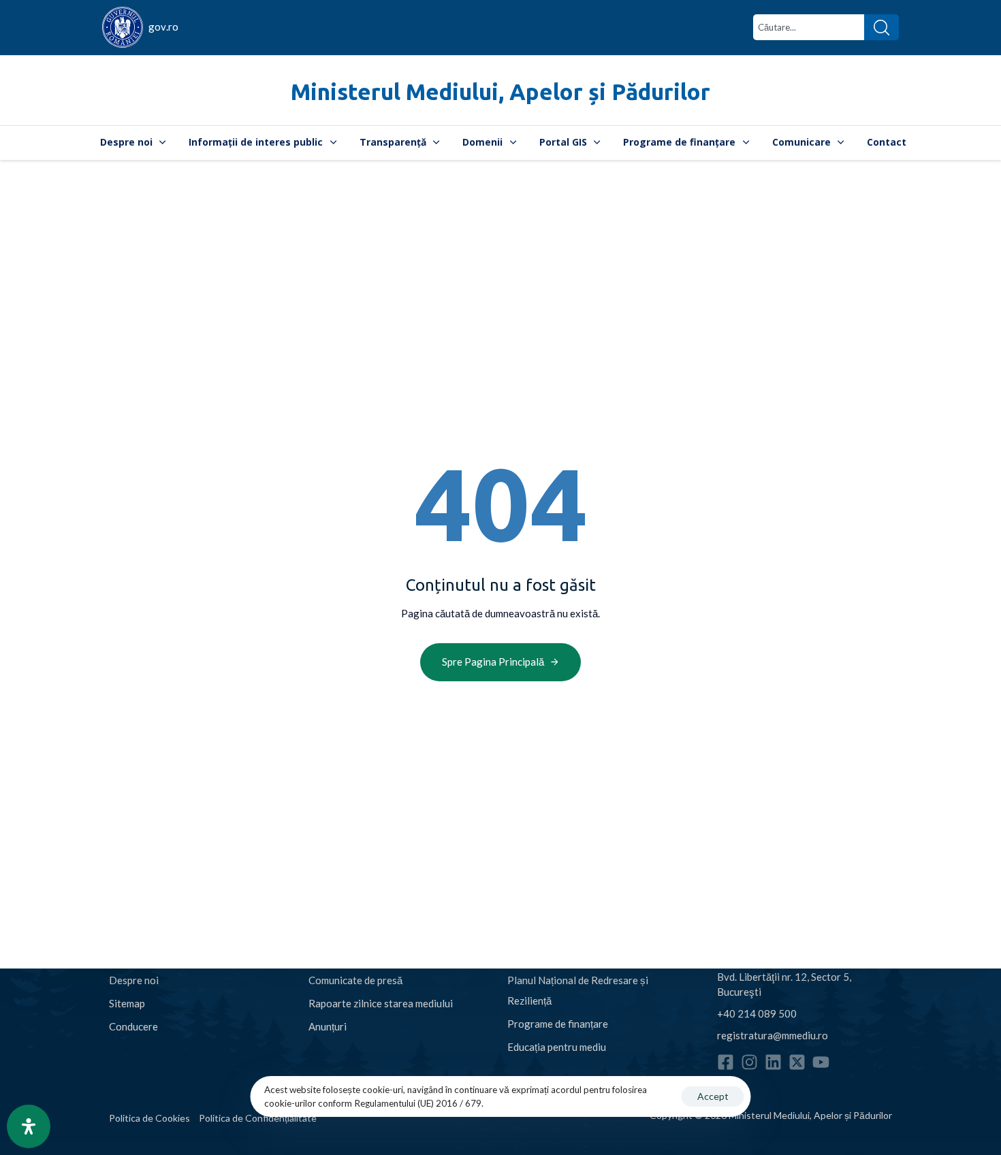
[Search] (881, 27)
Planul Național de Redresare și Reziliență (577, 990)
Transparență (393, 141)
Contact (886, 141)
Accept (713, 1096)
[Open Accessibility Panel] (28, 1126)
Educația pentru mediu (556, 1047)
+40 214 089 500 (757, 1013)
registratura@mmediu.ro (772, 1035)
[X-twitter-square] (797, 1062)
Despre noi (126, 141)
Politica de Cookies (149, 1118)
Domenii (482, 141)
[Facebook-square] (725, 1062)
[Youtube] (820, 1062)
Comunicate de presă (355, 980)
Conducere (133, 1026)
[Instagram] (749, 1062)
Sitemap (127, 1003)
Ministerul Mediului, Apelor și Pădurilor (500, 91)
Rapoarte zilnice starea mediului (380, 1003)
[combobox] (808, 27)
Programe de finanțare (679, 141)
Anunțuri (327, 1026)
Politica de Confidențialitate (258, 1118)
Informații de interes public (256, 141)
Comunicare (801, 141)
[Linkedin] (773, 1062)
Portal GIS (563, 141)
